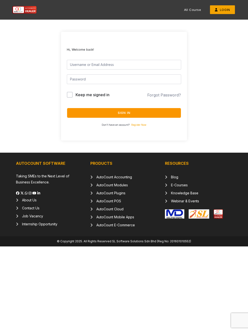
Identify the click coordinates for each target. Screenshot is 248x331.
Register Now (138, 124)
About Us (27, 200)
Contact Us (28, 208)
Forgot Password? (164, 95)
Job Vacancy (30, 216)
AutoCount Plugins (109, 193)
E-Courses (177, 185)
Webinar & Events (183, 201)
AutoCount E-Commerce (114, 225)
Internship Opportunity (37, 224)
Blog (172, 177)
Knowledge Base (182, 193)
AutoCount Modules (110, 185)
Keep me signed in (92, 94)
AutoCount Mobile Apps (113, 217)
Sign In (124, 113)
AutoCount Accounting (112, 177)
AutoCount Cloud (108, 209)
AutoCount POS (107, 201)
